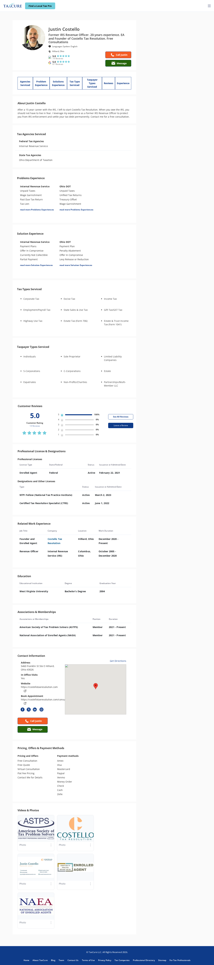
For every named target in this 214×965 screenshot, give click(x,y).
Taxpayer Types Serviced (92, 83)
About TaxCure (40, 960)
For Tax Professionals (180, 960)
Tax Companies (122, 960)
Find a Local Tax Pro (40, 6)
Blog (53, 960)
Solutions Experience (58, 83)
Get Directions (118, 660)
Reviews (108, 83)
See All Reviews (120, 416)
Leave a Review (121, 425)
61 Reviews (57, 64)
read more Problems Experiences (37, 209)
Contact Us (73, 960)
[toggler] (209, 6)
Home (26, 960)
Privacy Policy (104, 960)
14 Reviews (57, 58)
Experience (123, 83)
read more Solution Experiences (36, 265)
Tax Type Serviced (75, 83)
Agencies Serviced (25, 83)
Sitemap (162, 960)
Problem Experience (41, 83)
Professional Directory (144, 960)
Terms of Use (88, 960)
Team (61, 960)
